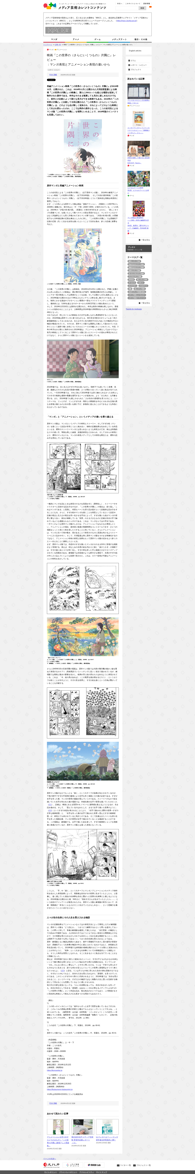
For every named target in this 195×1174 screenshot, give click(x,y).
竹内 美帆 (53, 75)
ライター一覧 (125, 1165)
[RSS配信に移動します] (150, 7)
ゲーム (132, 195)
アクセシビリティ (86, 1172)
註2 (50, 810)
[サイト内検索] (127, 8)
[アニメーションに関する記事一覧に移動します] (76, 39)
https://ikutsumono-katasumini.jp (60, 1089)
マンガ (51, 49)
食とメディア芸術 (140, 288)
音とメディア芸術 (142, 279)
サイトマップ (101, 1172)
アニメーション (62, 49)
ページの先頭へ (49, 1159)
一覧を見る (145, 240)
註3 (62, 971)
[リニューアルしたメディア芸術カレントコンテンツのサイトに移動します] (58, 30)
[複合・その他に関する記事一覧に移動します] (141, 39)
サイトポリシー (50, 1172)
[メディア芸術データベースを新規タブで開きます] (73, 1165)
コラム (133, 60)
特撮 (130, 288)
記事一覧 (58, 44)
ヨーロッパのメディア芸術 (136, 273)
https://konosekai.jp (54, 1070)
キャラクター (132, 285)
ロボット (140, 282)
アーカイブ (132, 282)
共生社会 (131, 279)
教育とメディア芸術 (134, 261)
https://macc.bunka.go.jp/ (126, 21)
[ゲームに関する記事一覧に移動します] (97, 39)
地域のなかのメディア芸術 (136, 267)
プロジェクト (135, 70)
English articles (135, 51)
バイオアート (143, 285)
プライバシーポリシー (68, 1172)
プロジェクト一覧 (143, 1165)
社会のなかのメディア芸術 (136, 264)
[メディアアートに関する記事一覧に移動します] (119, 39)
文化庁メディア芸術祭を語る (137, 292)
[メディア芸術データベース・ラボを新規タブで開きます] (94, 1165)
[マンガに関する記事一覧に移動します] (54, 39)
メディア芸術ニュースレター (137, 295)
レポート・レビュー (53, 70)
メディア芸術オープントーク (137, 298)
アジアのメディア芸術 (135, 276)
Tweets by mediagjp (134, 309)
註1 (50, 805)
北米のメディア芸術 (134, 270)
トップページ (47, 44)
